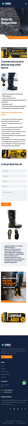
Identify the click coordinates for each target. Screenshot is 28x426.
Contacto (7, 356)
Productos (3, 368)
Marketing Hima (18, 421)
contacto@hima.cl (8, 390)
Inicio (11, 37)
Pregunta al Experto (5, 374)
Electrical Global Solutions (8, 423)
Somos (2, 366)
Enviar (6, 204)
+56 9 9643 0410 (7, 392)
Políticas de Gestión (21, 423)
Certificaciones (4, 371)
